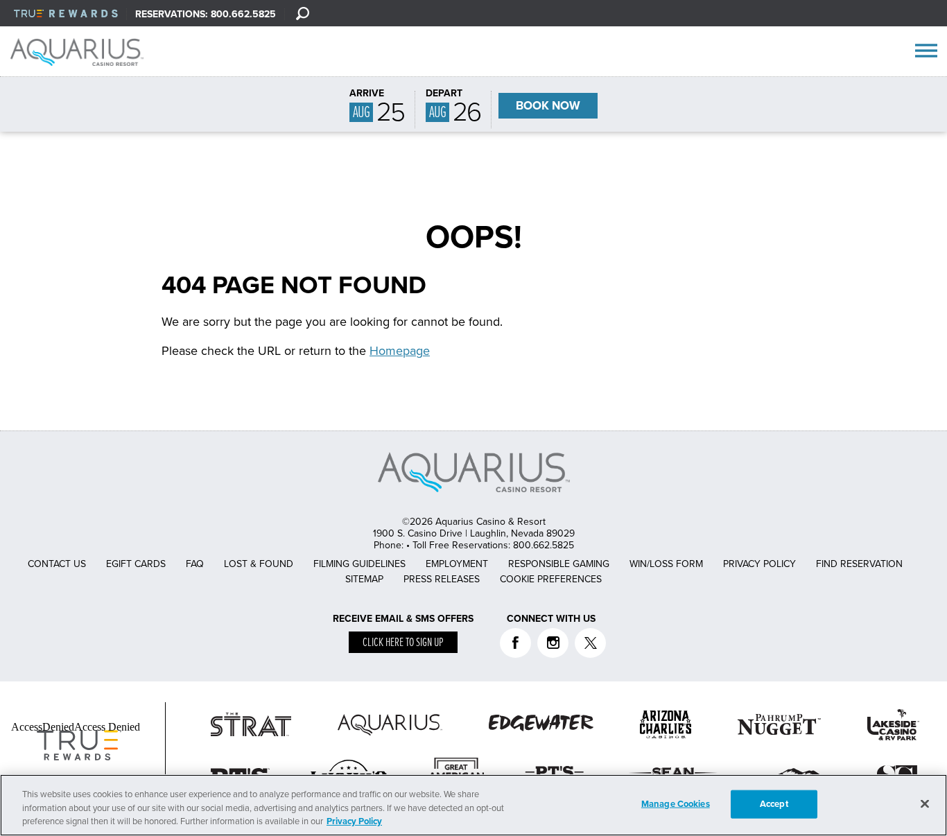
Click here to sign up (403, 643)
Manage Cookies (675, 803)
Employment (457, 564)
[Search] (302, 13)
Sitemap (364, 579)
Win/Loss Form (666, 564)
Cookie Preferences (551, 579)
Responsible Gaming (558, 564)
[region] (473, 805)
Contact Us (57, 564)
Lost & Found (258, 564)
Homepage (400, 350)
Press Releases (441, 579)
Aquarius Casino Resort (81, 52)
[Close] (925, 803)
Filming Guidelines (359, 564)
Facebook (515, 643)
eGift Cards (136, 564)
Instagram (552, 643)
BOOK (548, 105)
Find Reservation (859, 564)
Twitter (590, 643)
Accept (774, 803)
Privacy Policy (759, 564)
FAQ (195, 564)
